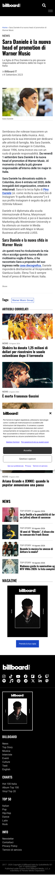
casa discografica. (31, 265)
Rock (5, 824)
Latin (5, 820)
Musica (6, 751)
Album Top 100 (10, 787)
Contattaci (7, 842)
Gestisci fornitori (13, 442)
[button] (50, 413)
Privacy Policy (9, 846)
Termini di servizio (12, 849)
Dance (5, 816)
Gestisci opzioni (27, 458)
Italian (5, 805)
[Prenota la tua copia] (27, 611)
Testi (4, 765)
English (6, 769)
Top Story (25, 511)
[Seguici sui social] (4, 677)
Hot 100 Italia (9, 783)
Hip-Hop (6, 813)
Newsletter (8, 838)
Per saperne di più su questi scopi (35, 442)
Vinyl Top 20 (9, 791)
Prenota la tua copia (27, 644)
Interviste (7, 754)
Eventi (5, 758)
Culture (6, 761)
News (6, 35)
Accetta (27, 450)
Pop (4, 809)
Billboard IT (11, 71)
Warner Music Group (22, 300)
